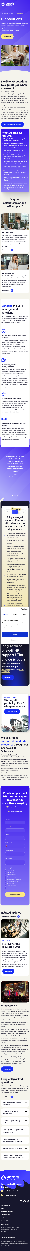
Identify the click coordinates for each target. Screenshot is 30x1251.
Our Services (9, 13)
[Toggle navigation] (27, 4)
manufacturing (12, 775)
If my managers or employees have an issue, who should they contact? (13, 1130)
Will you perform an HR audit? (13, 1148)
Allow (15, 634)
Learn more (5, 250)
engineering (23, 775)
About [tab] (24, 614)
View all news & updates (8, 916)
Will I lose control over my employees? (12, 1103)
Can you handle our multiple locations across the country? (13, 1156)
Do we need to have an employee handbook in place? (13, 1140)
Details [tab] (15, 614)
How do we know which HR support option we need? (11, 1121)
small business (19, 759)
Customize (14, 640)
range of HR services (9, 755)
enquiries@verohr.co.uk (16, 807)
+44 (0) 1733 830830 (16, 811)
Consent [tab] (5, 614)
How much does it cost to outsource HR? (11, 1112)
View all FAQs (5, 1097)
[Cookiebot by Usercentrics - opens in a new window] (21, 609)
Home (3, 13)
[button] (12, 495)
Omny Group (11, 1237)
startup (3, 761)
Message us (6, 670)
